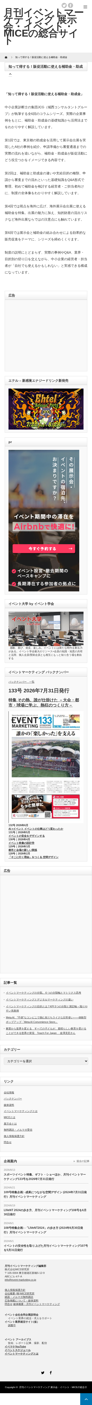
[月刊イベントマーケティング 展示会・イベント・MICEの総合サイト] (44, 26)
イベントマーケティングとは (21, 1111)
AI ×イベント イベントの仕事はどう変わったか (35, 828)
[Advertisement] (40, 335)
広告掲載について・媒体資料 (21, 1300)
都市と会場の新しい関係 (22, 850)
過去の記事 (82, 1161)
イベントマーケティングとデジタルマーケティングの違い (39, 999)
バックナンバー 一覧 (21, 681)
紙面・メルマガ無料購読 (19, 1297)
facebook (70, 5)
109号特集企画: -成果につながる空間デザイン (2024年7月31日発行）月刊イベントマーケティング (45, 1194)
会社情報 (9, 1092)
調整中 (12, 1325)
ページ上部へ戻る (86, 1399)
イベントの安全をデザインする (26, 835)
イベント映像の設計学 (21, 842)
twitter (64, 5)
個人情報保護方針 (14, 1136)
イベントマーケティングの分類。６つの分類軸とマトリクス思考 (43, 992)
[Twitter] (42, 1372)
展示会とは (10, 1123)
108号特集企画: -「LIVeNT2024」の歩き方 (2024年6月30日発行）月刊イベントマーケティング (43, 1230)
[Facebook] (50, 1372)
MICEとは (9, 1117)
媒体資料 (9, 1105)
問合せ (8, 1142)
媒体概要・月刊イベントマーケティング (36, 1304)
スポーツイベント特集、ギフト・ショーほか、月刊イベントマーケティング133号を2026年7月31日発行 (45, 1177)
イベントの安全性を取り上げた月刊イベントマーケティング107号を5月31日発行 (46, 1248)
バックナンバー (13, 1098)
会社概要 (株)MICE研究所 (19, 1293)
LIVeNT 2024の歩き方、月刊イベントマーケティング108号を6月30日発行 (45, 1212)
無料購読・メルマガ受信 (18, 1129)
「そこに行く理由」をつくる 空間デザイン (33, 857)
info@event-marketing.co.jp (20, 1279)
